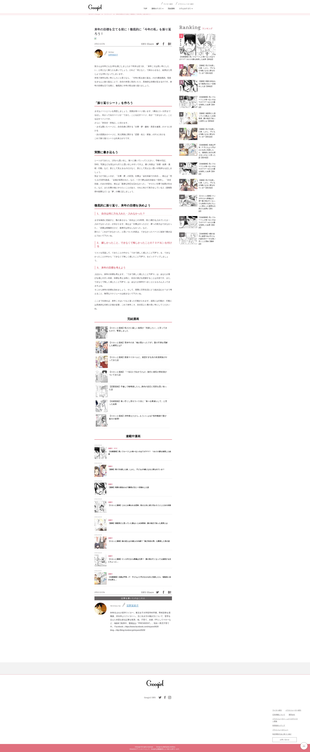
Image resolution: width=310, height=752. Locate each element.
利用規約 (275, 725)
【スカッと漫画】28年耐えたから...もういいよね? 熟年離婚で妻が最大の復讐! (138, 417)
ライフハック (108, 14)
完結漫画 (171, 8)
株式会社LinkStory (169, 747)
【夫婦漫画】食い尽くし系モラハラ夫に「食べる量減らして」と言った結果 (138, 402)
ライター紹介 (168, 4)
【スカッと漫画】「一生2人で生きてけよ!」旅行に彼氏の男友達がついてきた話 (138, 373)
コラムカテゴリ (186, 8)
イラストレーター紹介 (186, 4)
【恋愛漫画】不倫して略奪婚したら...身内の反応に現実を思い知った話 (138, 388)
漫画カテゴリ (157, 8)
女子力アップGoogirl (94, 14)
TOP (145, 8)
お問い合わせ (284, 740)
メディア (282, 725)
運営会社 (292, 715)
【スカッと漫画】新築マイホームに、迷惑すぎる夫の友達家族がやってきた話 (138, 358)
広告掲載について (278, 715)
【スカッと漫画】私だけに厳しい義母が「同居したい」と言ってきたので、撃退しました (138, 329)
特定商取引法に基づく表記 (281, 734)
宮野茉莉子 (113, 55)
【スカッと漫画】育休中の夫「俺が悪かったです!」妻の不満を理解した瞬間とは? (138, 344)
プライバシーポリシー (280, 730)
